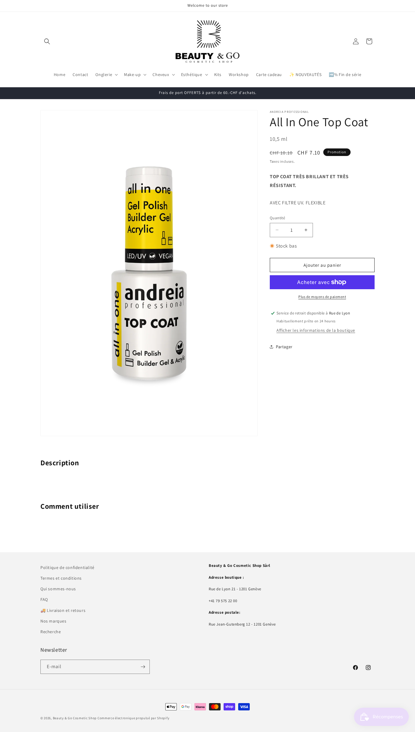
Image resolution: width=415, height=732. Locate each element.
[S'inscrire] (142, 667)
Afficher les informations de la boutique (315, 330)
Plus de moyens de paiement (322, 296)
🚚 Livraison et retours (62, 610)
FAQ (44, 599)
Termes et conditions (61, 578)
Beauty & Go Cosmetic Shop (75, 718)
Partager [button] (284, 346)
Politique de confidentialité (67, 567)
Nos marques (53, 621)
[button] (47, 41)
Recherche (50, 631)
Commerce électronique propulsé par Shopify (133, 718)
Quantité (277, 217)
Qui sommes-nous (58, 588)
